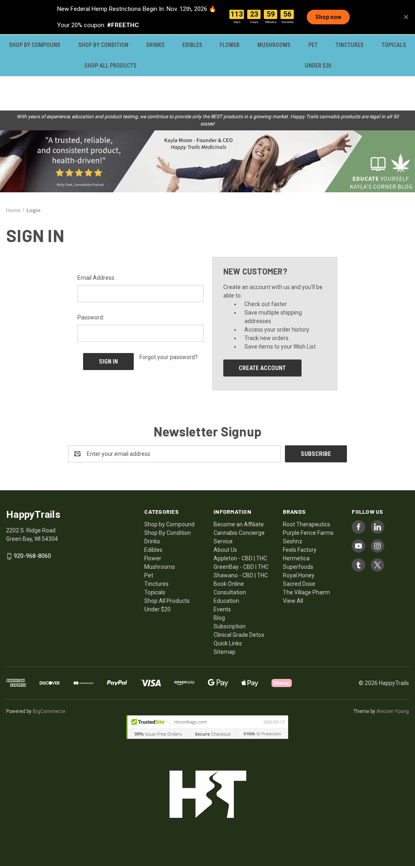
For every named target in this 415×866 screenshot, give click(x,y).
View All (293, 601)
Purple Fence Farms (308, 533)
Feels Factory (300, 550)
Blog (219, 618)
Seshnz (292, 541)
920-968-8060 (32, 556)
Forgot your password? (168, 357)
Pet (313, 45)
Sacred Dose (299, 584)
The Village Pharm (306, 592)
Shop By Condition (103, 45)
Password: (90, 317)
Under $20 (318, 65)
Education (226, 601)
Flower (230, 45)
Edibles (192, 45)
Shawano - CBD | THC (241, 575)
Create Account (262, 368)
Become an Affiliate (239, 524)
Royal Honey (298, 575)
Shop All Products (110, 65)
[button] (207, 161)
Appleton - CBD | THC (240, 558)
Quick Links (228, 643)
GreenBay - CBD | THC (241, 567)
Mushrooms (274, 45)
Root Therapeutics (306, 524)
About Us (225, 550)
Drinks (155, 45)
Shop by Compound (34, 45)
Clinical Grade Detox (239, 635)
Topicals (393, 45)
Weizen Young (392, 711)
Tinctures (350, 45)
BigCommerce (49, 711)
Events (222, 609)
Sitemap (224, 652)
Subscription (230, 626)
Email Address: (96, 277)
